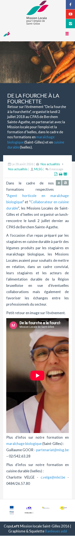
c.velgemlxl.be (53, 477)
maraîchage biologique (24, 443)
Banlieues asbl (56, 531)
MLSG (38, 169)
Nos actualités (50, 164)
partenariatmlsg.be (52, 450)
